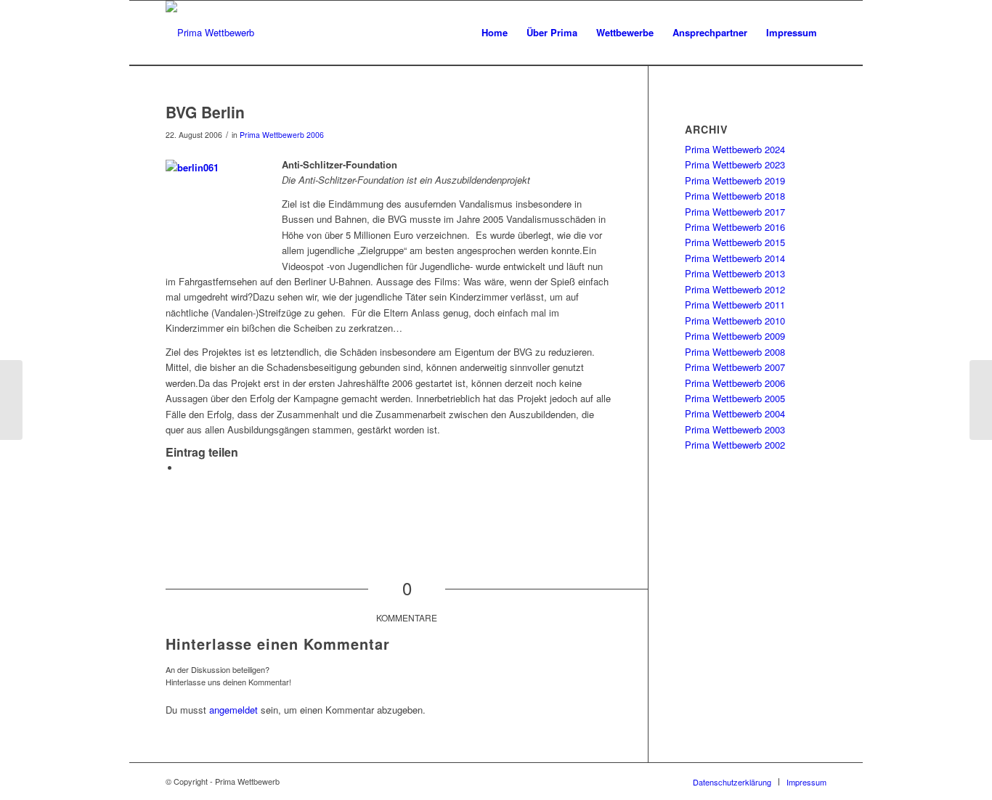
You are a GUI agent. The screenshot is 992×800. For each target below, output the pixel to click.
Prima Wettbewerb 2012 (735, 289)
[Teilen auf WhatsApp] (183, 468)
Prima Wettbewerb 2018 (735, 196)
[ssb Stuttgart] (11, 400)
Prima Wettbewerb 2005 (735, 398)
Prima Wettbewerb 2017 (735, 212)
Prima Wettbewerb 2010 (735, 320)
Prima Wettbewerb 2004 (735, 413)
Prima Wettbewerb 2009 (735, 336)
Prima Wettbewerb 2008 (735, 352)
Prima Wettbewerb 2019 (735, 180)
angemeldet (233, 710)
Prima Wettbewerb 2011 (735, 304)
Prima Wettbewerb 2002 (735, 445)
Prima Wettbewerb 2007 (735, 367)
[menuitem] (494, 33)
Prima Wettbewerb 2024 (735, 149)
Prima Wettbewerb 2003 (735, 429)
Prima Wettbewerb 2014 (735, 258)
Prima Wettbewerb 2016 (735, 227)
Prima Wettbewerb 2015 (735, 242)
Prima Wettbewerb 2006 (282, 134)
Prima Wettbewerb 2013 (735, 273)
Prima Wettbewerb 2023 (735, 164)
